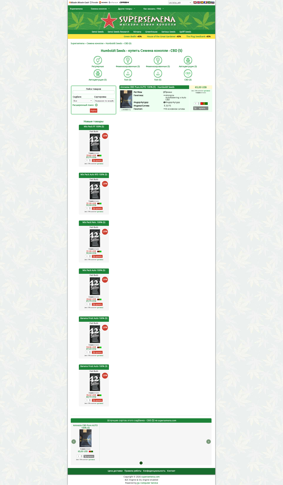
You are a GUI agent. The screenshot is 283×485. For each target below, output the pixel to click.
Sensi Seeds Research (118, 31)
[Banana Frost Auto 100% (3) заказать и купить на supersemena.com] (95, 382)
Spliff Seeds (185, 31)
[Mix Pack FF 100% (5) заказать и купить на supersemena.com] (95, 142)
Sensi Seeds (98, 31)
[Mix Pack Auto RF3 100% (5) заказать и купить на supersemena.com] (95, 190)
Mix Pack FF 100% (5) (94, 126)
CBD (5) (127, 43)
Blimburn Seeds (208, 36)
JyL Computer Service (147, 482)
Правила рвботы (132, 470)
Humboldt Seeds (114, 43)
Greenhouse (151, 31)
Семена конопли (99, 8)
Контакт (171, 470)
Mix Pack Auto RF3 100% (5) (93, 174)
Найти (94, 110)
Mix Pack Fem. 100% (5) (94, 222)
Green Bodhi (114, 36)
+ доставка (99, 164)
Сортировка (100, 96)
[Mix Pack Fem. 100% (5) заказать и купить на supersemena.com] (95, 238)
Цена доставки (115, 470)
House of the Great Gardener (145, 36)
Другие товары (125, 8)
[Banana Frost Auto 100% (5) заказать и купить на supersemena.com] (95, 334)
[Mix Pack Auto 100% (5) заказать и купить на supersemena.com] (95, 286)
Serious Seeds (168, 31)
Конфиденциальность (154, 470)
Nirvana (137, 31)
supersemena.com (150, 476)
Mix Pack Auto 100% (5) (94, 270)
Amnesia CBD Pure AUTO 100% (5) (147, 87)
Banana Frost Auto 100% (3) (93, 366)
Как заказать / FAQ (152, 8)
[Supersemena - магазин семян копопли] (141, 20)
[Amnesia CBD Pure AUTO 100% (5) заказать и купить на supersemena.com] (126, 99)
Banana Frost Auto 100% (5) (93, 318)
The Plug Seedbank (179, 36)
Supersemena (76, 8)
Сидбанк (77, 96)
